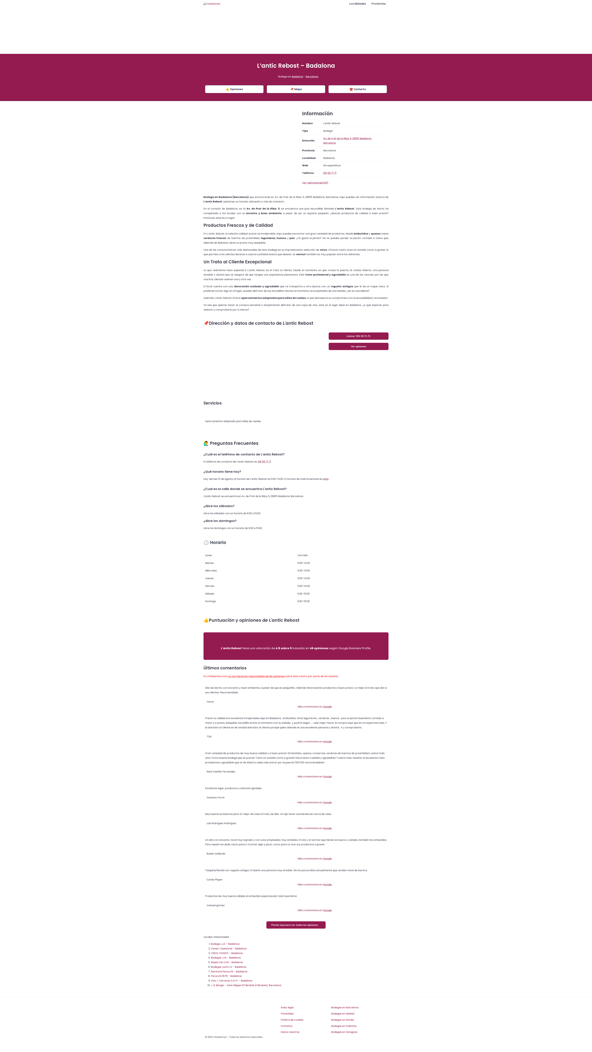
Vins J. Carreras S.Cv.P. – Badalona (231, 980)
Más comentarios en (315, 706)
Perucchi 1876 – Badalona (226, 976)
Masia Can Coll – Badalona (227, 962)
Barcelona (312, 76)
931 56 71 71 (264, 461)
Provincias (379, 4)
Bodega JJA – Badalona (225, 944)
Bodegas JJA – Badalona (226, 957)
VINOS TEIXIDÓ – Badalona (227, 953)
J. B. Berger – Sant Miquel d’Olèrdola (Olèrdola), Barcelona (246, 985)
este (326, 479)
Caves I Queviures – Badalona (229, 948)
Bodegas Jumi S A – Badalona (228, 967)
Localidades (357, 4)
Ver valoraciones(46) (315, 183)
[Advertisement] (296, 30)
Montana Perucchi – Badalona (229, 971)
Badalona (297, 76)
